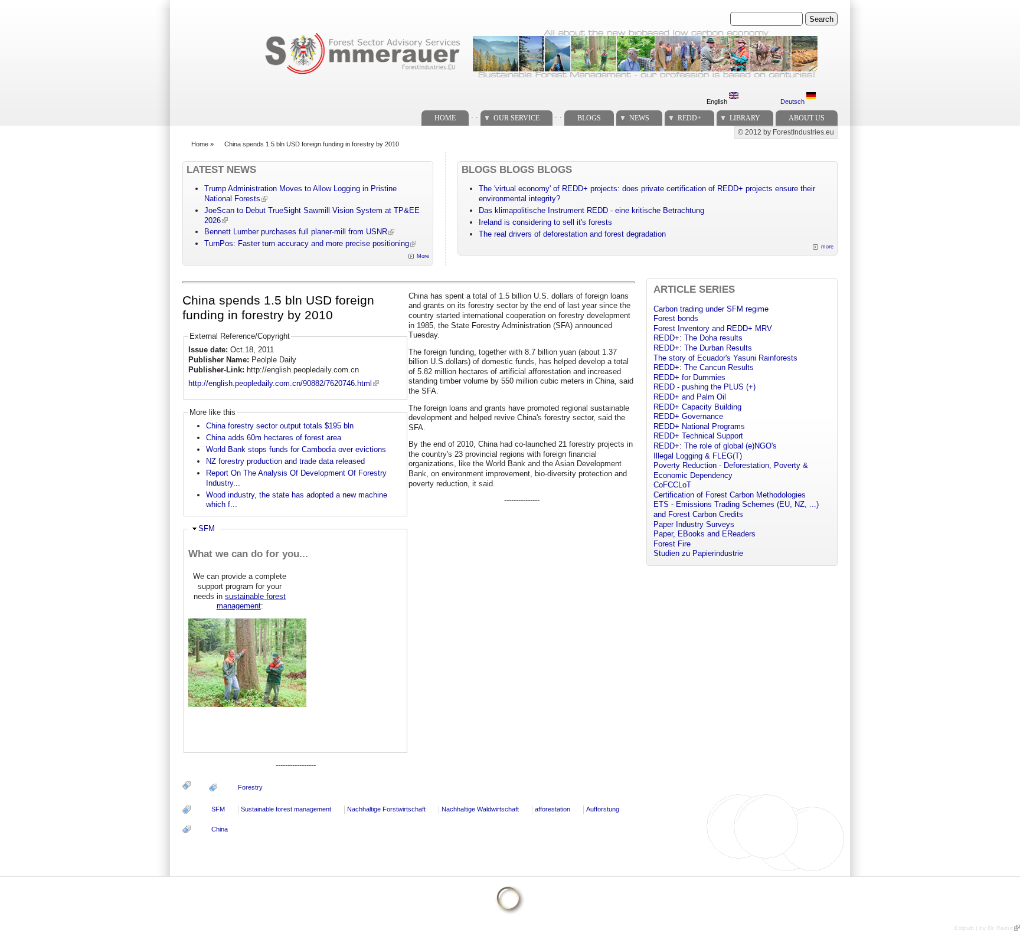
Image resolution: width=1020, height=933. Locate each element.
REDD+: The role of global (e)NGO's (715, 445)
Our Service (516, 118)
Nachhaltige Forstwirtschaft (386, 809)
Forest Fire (672, 543)
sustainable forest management (251, 601)
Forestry (250, 787)
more (827, 247)
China (219, 829)
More (423, 256)
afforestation (552, 809)
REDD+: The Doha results (698, 337)
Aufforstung (602, 809)
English (718, 101)
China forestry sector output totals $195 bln (280, 425)
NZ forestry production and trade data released (285, 461)
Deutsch (793, 101)
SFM (206, 528)
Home (445, 118)
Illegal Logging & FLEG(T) (697, 455)
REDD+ (689, 118)
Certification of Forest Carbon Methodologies (729, 494)
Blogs (589, 118)
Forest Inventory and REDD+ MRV (712, 328)
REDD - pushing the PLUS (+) (704, 386)
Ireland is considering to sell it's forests (545, 222)
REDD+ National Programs (699, 426)
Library (745, 118)
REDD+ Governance (688, 416)
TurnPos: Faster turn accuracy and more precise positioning (306, 243)
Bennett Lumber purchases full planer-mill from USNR (295, 231)
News (639, 118)
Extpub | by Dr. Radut (983, 928)
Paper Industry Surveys (693, 524)
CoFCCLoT (672, 484)
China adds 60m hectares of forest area (273, 437)
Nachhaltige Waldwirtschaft (480, 809)
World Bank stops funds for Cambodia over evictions (296, 449)
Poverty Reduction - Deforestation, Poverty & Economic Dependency (730, 470)
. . (474, 114)
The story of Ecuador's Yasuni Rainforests (725, 357)
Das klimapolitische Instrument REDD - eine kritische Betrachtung (591, 210)
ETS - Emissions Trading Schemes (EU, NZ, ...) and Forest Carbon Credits (736, 509)
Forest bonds (675, 318)
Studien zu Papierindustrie (698, 553)
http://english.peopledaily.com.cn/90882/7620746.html (280, 383)
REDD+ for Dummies (689, 377)
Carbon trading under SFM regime (711, 309)
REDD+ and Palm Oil (689, 396)
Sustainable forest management (286, 809)
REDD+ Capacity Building (697, 406)
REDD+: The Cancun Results (703, 367)
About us (807, 118)
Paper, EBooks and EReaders (704, 533)
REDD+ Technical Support (698, 435)
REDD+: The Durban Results (702, 347)
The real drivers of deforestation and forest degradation (572, 234)
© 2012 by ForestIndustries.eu (786, 132)
